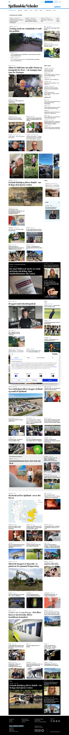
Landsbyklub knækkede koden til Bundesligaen (52, 323)
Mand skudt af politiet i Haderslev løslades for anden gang (52, 112)
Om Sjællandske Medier (38, 719)
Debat (41, 10)
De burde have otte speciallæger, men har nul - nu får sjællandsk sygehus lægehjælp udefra (16, 211)
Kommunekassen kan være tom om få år (25, 462)
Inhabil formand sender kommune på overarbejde (15, 118)
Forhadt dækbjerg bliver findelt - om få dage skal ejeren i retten (25, 183)
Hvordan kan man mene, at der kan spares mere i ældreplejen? (52, 102)
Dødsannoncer (48, 10)
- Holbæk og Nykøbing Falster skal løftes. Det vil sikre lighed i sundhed (34, 138)
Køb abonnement (49, 1)
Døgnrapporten (17, 18)
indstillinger (54, 366)
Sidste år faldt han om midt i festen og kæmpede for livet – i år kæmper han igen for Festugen (25, 70)
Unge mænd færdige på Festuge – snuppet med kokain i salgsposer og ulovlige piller (52, 546)
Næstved (10, 386)
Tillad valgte (34, 380)
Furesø (10, 610)
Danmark (46, 110)
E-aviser (42, 1)
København (46, 337)
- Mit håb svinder (51, 45)
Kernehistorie (17, 57)
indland (50, 81)
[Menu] (60, 2)
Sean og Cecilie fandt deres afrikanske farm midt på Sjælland (51, 684)
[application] (25, 42)
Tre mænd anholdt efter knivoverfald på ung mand (33, 595)
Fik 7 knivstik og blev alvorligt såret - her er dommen (16, 595)
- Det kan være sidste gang (52, 496)
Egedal (45, 474)
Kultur (48, 26)
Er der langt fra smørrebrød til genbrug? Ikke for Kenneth (34, 230)
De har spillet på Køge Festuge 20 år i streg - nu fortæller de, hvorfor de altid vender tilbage (52, 421)
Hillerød (10, 116)
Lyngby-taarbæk (12, 418)
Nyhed (15, 26)
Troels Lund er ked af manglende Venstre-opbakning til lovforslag (52, 128)
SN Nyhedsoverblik (12, 10)
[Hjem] (9, 2)
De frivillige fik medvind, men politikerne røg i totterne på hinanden (16, 647)
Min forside (20, 10)
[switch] (28, 376)
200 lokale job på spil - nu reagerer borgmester (50, 595)
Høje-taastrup (29, 418)
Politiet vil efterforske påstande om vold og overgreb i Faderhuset (52, 441)
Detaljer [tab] (28, 357)
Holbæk (10, 524)
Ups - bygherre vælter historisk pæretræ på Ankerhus (14, 333)
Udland (45, 105)
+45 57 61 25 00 (15, 731)
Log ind (55, 1)
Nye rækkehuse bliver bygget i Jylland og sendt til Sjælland (25, 390)
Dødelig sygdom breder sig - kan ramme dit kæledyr (33, 545)
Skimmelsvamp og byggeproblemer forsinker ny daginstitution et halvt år (16, 248)
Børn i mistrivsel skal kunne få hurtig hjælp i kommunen (51, 265)
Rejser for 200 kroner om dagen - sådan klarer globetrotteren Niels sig (50, 459)
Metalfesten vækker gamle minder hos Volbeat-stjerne (51, 563)
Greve (42, 18)
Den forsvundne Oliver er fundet (33, 646)
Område (25, 10)
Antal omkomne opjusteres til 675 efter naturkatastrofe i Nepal (52, 108)
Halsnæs (11, 26)
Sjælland (58, 18)
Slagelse (27, 18)
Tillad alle (50, 380)
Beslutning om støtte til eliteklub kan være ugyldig (51, 664)
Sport (54, 10)
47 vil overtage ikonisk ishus (16, 230)
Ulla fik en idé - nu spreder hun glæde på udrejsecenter (52, 389)
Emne (31, 10)
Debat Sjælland (53, 183)
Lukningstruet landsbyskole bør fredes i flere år (34, 248)
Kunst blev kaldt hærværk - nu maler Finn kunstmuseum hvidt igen (34, 665)
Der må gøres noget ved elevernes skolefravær (51, 208)
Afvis (19, 380)
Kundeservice (11, 719)
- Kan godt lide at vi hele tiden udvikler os (52, 117)
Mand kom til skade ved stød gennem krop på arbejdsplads (51, 88)
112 (48, 110)
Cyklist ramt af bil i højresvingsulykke (48, 70)
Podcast (15, 266)
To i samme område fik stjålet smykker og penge (15, 20)
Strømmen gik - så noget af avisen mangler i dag (15, 440)
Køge (45, 26)
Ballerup (10, 99)
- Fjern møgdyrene (51, 79)
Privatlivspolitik (37, 720)
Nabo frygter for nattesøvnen (16, 101)
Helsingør (11, 18)
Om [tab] (52, 357)
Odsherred (10, 180)
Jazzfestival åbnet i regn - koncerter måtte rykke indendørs (15, 527)
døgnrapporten (51, 68)
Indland (14, 493)
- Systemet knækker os (33, 351)
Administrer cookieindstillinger (40, 721)
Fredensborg (11, 227)
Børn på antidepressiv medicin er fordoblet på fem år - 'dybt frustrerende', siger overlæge (51, 283)
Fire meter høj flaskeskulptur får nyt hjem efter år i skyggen (34, 440)
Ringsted (45, 43)
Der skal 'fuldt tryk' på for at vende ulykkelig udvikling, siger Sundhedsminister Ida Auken (24, 271)
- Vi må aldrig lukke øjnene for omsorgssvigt (52, 185)
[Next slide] (59, 166)
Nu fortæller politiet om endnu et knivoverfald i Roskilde (52, 75)
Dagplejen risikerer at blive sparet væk (16, 420)
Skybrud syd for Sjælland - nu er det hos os (52, 83)
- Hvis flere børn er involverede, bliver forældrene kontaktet (25, 615)
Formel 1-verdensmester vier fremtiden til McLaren (51, 340)
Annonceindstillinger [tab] (41, 357)
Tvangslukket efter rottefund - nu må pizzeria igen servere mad (52, 527)
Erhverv (36, 10)
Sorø (9, 330)
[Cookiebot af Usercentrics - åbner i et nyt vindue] (53, 354)
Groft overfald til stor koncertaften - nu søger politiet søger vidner (51, 93)
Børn (32, 116)
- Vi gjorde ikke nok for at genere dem (52, 306)
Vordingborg (46, 697)
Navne (48, 115)
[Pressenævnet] (39, 730)
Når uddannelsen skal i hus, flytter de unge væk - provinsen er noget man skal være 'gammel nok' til (51, 700)
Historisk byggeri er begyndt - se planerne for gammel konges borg (24, 565)
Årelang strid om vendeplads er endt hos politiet (25, 29)
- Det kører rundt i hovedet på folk (51, 613)
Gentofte (46, 610)
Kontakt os (24, 721)
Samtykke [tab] (16, 357)
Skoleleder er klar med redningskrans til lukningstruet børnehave (15, 665)
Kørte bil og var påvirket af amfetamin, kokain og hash (47, 20)
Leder (51, 205)
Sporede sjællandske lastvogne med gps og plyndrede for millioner (17, 546)
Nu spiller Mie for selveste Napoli (52, 476)
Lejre (45, 386)
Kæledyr (32, 543)
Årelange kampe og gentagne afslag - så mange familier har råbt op (34, 119)
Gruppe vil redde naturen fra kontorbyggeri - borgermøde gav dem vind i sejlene (34, 527)
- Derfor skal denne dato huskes (17, 137)
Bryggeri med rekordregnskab (22, 303)
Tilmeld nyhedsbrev (25, 720)
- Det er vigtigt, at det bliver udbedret (33, 421)
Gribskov (11, 458)
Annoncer (11, 721)
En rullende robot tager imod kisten (51, 28)
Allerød (27, 524)
